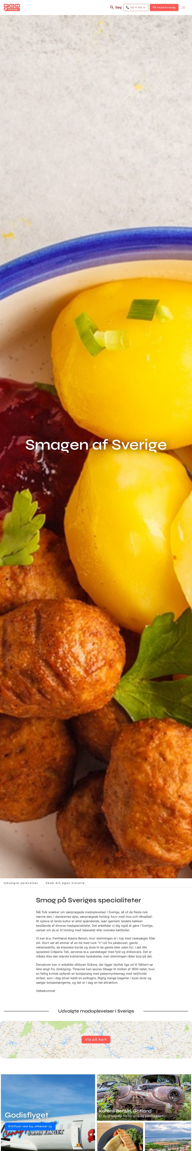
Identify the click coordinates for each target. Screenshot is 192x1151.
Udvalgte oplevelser (21, 883)
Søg (118, 7)
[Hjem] (12, 7)
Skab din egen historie (65, 883)
